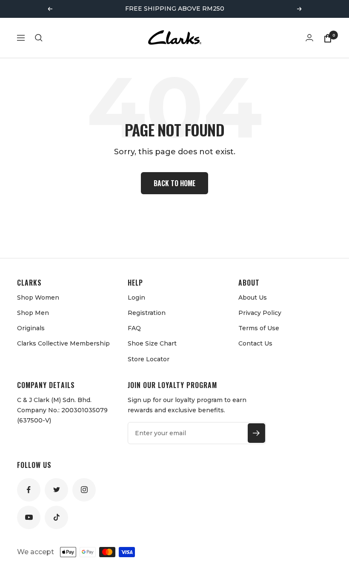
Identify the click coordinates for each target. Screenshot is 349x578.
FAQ (134, 328)
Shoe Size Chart (152, 343)
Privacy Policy (259, 313)
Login (136, 297)
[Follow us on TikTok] (56, 517)
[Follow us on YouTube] (28, 517)
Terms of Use (258, 328)
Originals (31, 328)
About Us (252, 297)
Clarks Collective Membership (63, 343)
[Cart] (327, 38)
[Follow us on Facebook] (28, 490)
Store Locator (148, 359)
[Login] (309, 37)
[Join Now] (256, 433)
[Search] (39, 38)
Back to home (174, 183)
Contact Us (255, 343)
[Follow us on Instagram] (84, 490)
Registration (147, 313)
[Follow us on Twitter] (56, 490)
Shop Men (33, 313)
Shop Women (38, 297)
